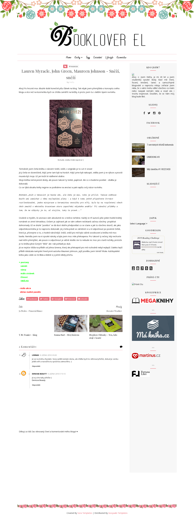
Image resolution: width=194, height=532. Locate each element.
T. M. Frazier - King (28, 334)
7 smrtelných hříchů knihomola (160, 144)
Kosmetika (121, 57)
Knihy (77, 57)
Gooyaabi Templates (118, 513)
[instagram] (154, 113)
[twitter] (149, 113)
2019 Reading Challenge (148, 237)
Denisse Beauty (39, 374)
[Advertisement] (70, 457)
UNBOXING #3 (153, 157)
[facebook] (144, 113)
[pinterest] (159, 113)
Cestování (97, 57)
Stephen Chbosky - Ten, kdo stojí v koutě (103, 336)
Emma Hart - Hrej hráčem (66, 334)
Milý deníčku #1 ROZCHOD (158, 169)
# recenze (73, 66)
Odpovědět (36, 366)
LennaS (35, 355)
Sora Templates (85, 513)
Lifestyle (109, 57)
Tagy (88, 57)
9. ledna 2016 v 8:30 (48, 355)
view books (160, 252)
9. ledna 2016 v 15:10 (56, 374)
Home (68, 57)
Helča (144, 242)
